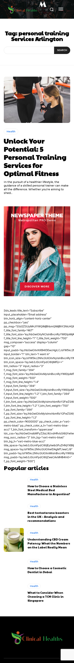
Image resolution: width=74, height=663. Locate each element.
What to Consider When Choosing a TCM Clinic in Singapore (46, 596)
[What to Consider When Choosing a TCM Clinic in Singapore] (14, 593)
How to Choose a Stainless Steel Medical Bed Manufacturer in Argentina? (49, 490)
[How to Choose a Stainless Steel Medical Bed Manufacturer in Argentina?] (14, 487)
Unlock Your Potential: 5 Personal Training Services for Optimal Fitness (35, 157)
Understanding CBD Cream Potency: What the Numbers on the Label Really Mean (49, 543)
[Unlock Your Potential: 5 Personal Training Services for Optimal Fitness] (37, 100)
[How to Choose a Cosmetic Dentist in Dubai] (14, 566)
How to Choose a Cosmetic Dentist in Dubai (47, 570)
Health (11, 131)
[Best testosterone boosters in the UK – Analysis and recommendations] (14, 513)
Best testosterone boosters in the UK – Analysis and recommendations (48, 517)
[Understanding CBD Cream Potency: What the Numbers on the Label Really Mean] (14, 540)
